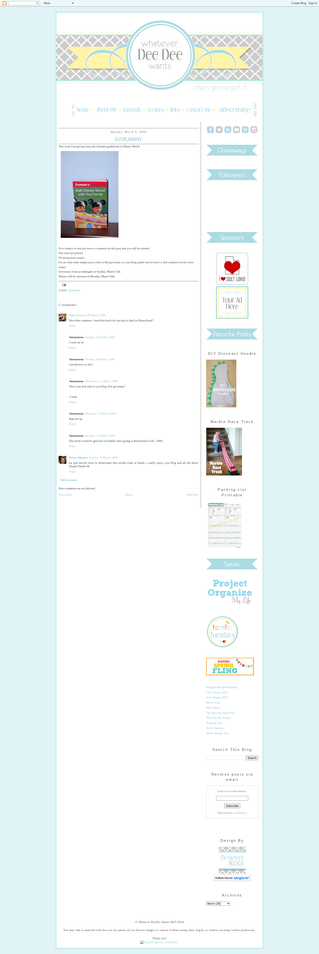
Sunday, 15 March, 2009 (103, 457)
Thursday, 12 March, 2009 (100, 413)
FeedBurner (240, 812)
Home (129, 494)
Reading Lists (214, 723)
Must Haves (213, 707)
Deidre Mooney (78, 457)
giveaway (74, 290)
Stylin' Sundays (215, 728)
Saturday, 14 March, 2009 (100, 435)
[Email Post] (63, 284)
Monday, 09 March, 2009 (91, 315)
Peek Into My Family (218, 717)
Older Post (192, 494)
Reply (72, 325)
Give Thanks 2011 (217, 697)
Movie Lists (213, 702)
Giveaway (128, 139)
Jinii (72, 315)
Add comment (68, 480)
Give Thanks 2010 (217, 692)
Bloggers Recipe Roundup (221, 687)
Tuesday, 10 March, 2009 (100, 337)
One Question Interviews (220, 712)
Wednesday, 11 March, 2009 (101, 381)
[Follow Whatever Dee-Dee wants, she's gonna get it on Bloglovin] (232, 880)
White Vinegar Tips (217, 733)
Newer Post (65, 494)
